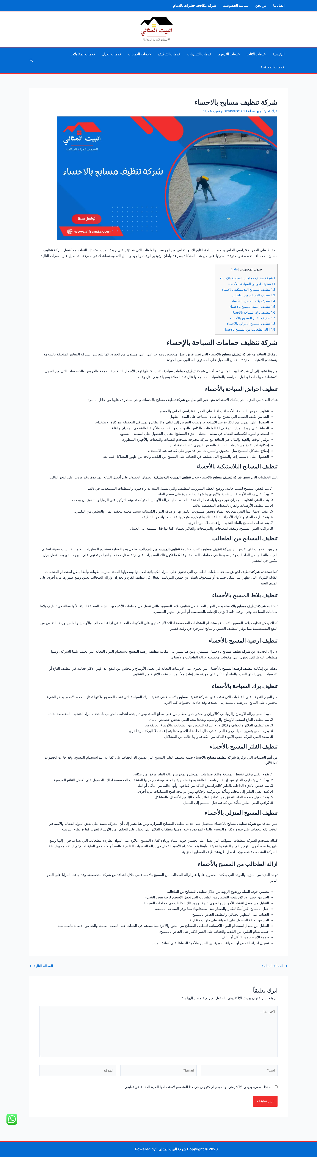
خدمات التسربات (199, 54)
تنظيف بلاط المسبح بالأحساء (253, 301)
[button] (31, 60)
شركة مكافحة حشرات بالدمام (194, 5)
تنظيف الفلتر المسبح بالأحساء (252, 318)
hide (235, 269)
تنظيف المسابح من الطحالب (253, 295)
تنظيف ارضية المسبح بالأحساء (252, 307)
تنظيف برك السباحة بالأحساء (253, 312)
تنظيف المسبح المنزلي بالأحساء (251, 324)
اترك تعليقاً (270, 111)
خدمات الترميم (229, 54)
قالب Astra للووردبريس (116, 1149)
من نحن (260, 5)
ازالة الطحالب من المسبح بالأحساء (249, 329)
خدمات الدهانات (139, 54)
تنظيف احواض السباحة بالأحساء (251, 284)
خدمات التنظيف (169, 54)
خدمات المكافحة (272, 67)
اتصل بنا (278, 5)
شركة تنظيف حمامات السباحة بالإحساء (247, 278)
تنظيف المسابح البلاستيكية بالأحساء (248, 289)
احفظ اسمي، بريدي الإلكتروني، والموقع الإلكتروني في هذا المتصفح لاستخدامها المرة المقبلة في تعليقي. (197, 1087)
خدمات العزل (111, 54)
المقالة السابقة (274, 966)
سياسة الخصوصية (235, 5)
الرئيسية (278, 54)
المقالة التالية (41, 966)
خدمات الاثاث (256, 54)
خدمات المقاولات (83, 54)
